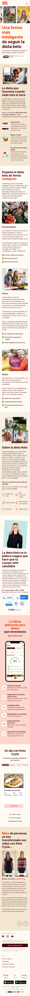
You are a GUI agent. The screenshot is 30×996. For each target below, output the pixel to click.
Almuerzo (12, 765)
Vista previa (14, 806)
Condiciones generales (8, 967)
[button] (19, 923)
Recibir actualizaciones (15, 945)
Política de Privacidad (8, 964)
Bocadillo (24, 765)
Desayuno (5, 765)
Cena (18, 765)
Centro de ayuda (6, 958)
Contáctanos (5, 961)
